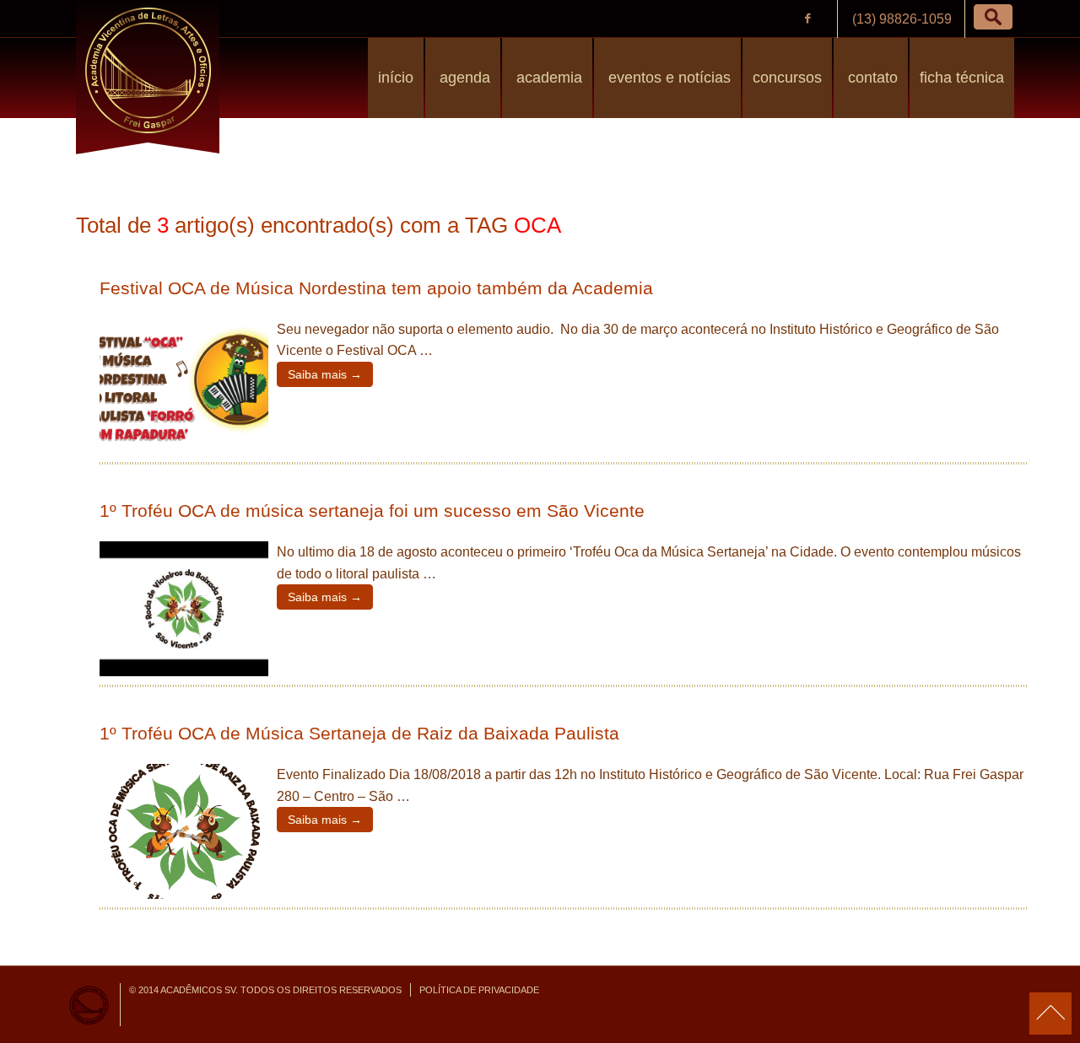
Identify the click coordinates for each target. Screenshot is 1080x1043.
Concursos (787, 77)
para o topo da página (1050, 1013)
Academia (547, 77)
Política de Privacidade (479, 990)
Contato (871, 77)
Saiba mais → (325, 374)
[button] (993, 17)
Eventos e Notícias (667, 77)
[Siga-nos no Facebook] (807, 18)
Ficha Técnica (962, 77)
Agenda (462, 77)
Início (395, 77)
